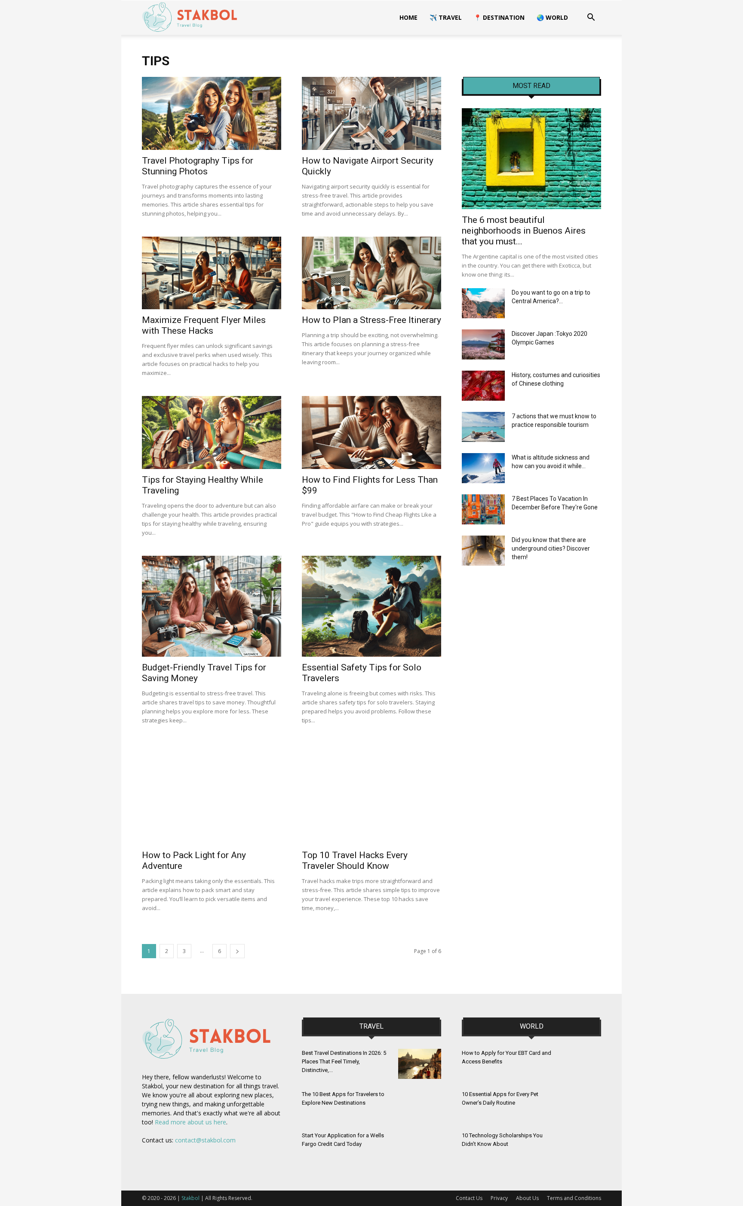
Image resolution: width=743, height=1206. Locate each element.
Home (408, 17)
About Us (527, 1198)
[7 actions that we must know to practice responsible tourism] (483, 427)
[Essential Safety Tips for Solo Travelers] (371, 606)
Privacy (499, 1198)
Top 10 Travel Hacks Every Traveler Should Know (355, 860)
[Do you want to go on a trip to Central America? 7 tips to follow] (483, 303)
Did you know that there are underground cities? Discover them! (551, 548)
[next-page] (237, 951)
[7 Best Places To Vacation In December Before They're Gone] (483, 509)
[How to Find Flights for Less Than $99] (371, 432)
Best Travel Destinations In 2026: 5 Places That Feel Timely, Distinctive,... (344, 1061)
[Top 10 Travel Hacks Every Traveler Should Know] (371, 793)
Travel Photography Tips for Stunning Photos (197, 166)
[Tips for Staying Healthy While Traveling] (211, 432)
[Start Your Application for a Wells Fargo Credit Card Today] (419, 1146)
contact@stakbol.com (205, 1140)
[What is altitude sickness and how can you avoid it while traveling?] (483, 468)
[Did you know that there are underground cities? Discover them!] (483, 551)
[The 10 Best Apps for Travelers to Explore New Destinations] (419, 1105)
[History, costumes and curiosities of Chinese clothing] (483, 386)
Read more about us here (190, 1122)
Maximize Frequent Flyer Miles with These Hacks (204, 325)
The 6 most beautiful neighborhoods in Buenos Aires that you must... (524, 231)
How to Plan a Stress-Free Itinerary (371, 320)
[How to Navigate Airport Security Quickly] (371, 113)
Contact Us (469, 1198)
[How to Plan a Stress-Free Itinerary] (371, 273)
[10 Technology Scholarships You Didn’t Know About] (579, 1146)
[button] (590, 18)
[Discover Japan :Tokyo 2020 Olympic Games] (483, 344)
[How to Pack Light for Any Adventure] (211, 793)
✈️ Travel (446, 17)
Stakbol (190, 1198)
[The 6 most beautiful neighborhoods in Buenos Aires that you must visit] (531, 158)
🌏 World (552, 17)
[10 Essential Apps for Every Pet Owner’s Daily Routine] (579, 1105)
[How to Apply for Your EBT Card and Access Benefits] (579, 1064)
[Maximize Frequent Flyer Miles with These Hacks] (211, 273)
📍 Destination (499, 17)
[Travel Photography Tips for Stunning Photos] (211, 113)
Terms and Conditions (574, 1198)
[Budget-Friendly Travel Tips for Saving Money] (211, 606)
